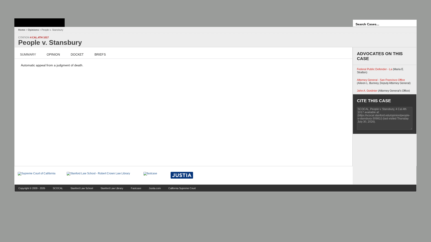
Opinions (33, 29)
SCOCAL (58, 188)
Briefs (100, 54)
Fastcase (136, 188)
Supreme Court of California (39, 22)
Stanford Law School (81, 188)
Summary (28, 54)
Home (21, 29)
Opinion (53, 54)
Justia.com (155, 188)
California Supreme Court (182, 188)
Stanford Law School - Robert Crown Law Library (38, 8)
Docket (77, 54)
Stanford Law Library (112, 188)
